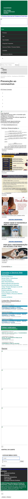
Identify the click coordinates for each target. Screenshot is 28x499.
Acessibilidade (7, 7)
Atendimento (5, 475)
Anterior (3, 496)
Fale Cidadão (7, 10)
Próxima (8, 496)
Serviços (4, 471)
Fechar (3, 465)
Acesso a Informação (9, 11)
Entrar (22, 461)
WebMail (6, 13)
